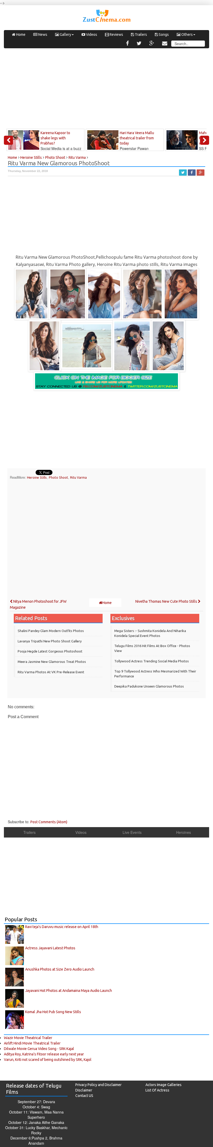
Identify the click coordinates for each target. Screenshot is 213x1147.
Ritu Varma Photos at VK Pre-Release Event (51, 672)
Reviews (116, 34)
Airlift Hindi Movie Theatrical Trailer (32, 1043)
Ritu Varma (78, 477)
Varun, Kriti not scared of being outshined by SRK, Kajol (47, 1059)
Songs (163, 34)
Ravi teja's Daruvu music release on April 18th (61, 927)
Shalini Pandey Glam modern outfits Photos (51, 631)
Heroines (183, 832)
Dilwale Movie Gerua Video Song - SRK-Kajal (39, 1049)
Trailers (140, 34)
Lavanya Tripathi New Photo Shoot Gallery (50, 641)
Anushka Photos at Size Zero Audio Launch (59, 969)
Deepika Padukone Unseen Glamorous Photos (149, 686)
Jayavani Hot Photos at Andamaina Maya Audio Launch (68, 990)
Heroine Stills (37, 477)
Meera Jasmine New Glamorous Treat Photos (52, 661)
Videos (91, 34)
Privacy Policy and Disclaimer (98, 1085)
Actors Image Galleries (163, 1085)
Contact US (84, 1096)
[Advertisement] (106, 89)
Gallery (65, 34)
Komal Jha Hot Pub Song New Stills (53, 1012)
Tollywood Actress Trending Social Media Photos (151, 661)
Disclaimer (83, 1090)
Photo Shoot (58, 477)
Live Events (132, 832)
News (42, 34)
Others (187, 34)
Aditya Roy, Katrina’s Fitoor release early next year (44, 1054)
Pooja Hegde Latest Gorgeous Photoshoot (50, 651)
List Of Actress (157, 1090)
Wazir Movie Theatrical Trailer (28, 1038)
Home (20, 34)
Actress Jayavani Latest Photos (50, 948)
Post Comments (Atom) (48, 822)
